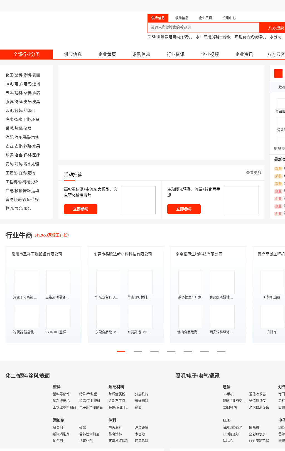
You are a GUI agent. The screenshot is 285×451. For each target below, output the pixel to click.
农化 (18, 146)
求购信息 (141, 54)
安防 (9, 164)
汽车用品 (22, 137)
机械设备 (30, 182)
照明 (9, 84)
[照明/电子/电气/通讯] (195, 414)
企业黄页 (107, 54)
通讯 (36, 84)
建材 (18, 93)
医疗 (36, 155)
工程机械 (13, 182)
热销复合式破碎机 (250, 37)
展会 (18, 208)
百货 (22, 173)
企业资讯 (244, 54)
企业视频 (210, 54)
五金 (9, 93)
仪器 (27, 128)
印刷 (9, 111)
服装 (9, 102)
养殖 (27, 146)
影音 (26, 200)
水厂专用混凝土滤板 (213, 37)
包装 (18, 111)
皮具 (36, 102)
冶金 (18, 155)
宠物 (31, 173)
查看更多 (254, 173)
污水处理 (31, 164)
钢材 (27, 155)
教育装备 (22, 191)
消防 (18, 164)
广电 (9, 191)
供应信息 (73, 54)
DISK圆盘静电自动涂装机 (170, 37)
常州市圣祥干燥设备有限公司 (36, 254)
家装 (27, 93)
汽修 (35, 137)
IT (34, 111)
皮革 (27, 102)
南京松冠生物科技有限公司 (199, 254)
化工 (9, 75)
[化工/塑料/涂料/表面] (25, 414)
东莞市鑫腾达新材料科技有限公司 (123, 254)
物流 (9, 208)
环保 (35, 119)
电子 (18, 84)
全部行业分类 (26, 54)
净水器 (11, 119)
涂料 (27, 75)
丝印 (27, 111)
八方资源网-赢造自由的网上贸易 (44, 25)
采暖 (9, 128)
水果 (36, 146)
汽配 (9, 137)
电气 (27, 84)
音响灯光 (13, 200)
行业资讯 (176, 54)
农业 (9, 146)
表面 (36, 75)
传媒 (35, 200)
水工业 (24, 119)
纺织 (18, 102)
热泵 (18, 128)
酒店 (36, 93)
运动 (35, 191)
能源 (9, 155)
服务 (27, 208)
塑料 (18, 75)
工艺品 (11, 173)
